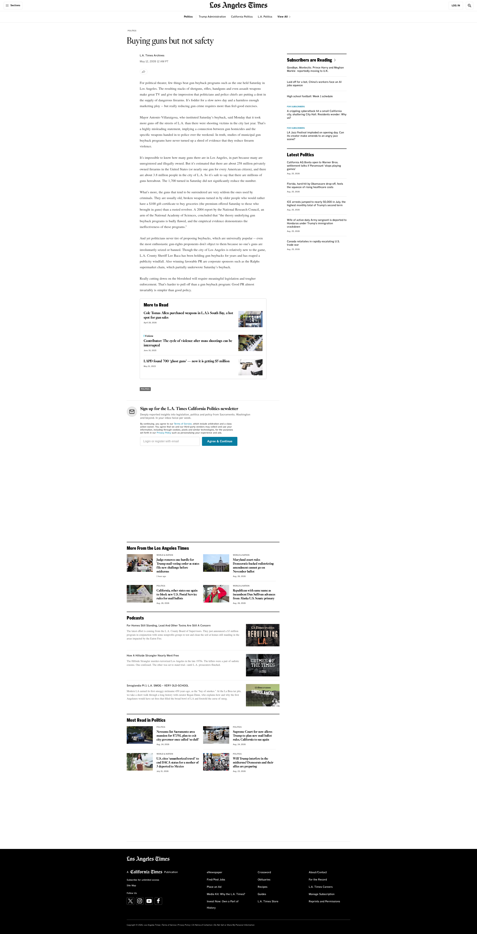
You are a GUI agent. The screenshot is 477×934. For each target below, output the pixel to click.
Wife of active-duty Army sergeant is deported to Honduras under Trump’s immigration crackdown (317, 223)
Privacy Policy (164, 433)
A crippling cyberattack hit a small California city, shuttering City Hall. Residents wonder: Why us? (316, 114)
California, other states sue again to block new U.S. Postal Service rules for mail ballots (177, 594)
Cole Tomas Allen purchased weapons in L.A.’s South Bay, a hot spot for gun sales (188, 315)
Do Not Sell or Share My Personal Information (234, 925)
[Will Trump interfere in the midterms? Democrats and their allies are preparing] (216, 762)
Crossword (264, 872)
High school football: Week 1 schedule (310, 96)
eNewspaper (214, 872)
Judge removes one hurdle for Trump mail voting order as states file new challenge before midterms (178, 566)
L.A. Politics (265, 16)
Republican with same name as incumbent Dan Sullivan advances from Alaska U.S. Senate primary (254, 594)
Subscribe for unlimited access (143, 880)
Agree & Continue (219, 441)
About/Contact (318, 872)
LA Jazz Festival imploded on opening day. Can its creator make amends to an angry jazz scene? (315, 136)
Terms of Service (183, 424)
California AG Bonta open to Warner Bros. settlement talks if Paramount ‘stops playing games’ (314, 165)
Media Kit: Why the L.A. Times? (226, 894)
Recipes (262, 887)
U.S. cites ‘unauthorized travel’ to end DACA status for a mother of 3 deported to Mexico (178, 762)
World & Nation (165, 555)
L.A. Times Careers (321, 887)
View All (282, 16)
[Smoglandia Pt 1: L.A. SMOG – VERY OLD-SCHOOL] (262, 695)
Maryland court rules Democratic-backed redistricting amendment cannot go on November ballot (253, 566)
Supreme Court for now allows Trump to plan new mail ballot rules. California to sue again (252, 736)
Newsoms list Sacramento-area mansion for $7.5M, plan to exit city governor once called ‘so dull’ (178, 736)
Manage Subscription (321, 894)
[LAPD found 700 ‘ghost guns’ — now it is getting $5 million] (250, 367)
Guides (262, 894)
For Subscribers (296, 107)
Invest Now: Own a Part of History (222, 904)
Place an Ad (214, 887)
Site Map (131, 886)
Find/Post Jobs (216, 879)
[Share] (144, 71)
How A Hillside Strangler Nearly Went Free (153, 655)
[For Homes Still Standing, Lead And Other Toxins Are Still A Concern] (262, 635)
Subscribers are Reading (309, 59)
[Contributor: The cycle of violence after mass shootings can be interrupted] (250, 343)
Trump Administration (212, 16)
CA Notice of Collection (202, 925)
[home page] (238, 5)
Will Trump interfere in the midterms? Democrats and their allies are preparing (253, 762)
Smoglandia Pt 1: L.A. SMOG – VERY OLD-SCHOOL (158, 685)
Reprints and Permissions (324, 901)
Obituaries (264, 879)
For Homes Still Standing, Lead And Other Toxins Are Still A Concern (169, 625)
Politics (188, 16)
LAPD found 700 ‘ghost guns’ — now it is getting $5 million (186, 361)
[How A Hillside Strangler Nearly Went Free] (262, 665)
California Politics (242, 16)
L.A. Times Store (268, 901)
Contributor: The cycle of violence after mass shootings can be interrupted (188, 343)
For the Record (318, 879)
